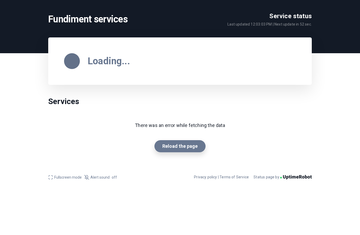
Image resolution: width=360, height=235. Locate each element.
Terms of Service (234, 177)
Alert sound (103, 177)
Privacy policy (205, 177)
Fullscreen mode (68, 177)
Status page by (267, 177)
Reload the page (180, 146)
